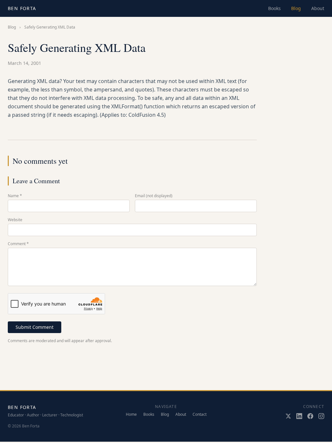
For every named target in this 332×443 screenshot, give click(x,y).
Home (131, 414)
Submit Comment (34, 327)
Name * (15, 195)
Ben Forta (22, 8)
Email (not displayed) (153, 195)
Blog (296, 8)
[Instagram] (321, 416)
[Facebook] (310, 416)
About (317, 8)
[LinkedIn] (299, 416)
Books (274, 8)
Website (15, 219)
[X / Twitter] (288, 416)
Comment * (18, 243)
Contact (200, 414)
